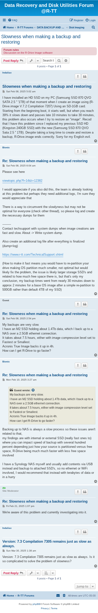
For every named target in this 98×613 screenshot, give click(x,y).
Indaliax (7, 72)
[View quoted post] (33, 390)
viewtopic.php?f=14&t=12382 (22, 180)
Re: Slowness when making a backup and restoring (45, 161)
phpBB (36, 604)
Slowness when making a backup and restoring (40, 39)
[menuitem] (12, 20)
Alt (3, 488)
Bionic (6, 147)
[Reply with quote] (85, 76)
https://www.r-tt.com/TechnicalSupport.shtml (32, 254)
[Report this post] (78, 76)
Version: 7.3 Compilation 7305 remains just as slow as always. (46, 543)
